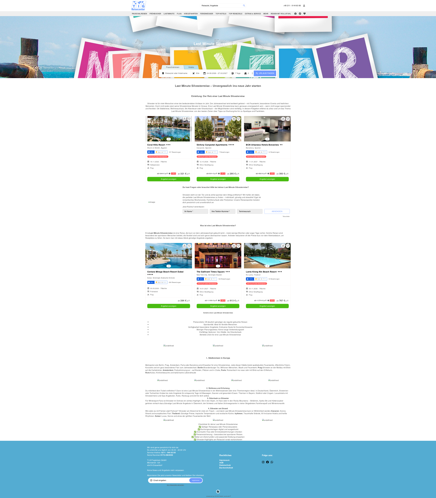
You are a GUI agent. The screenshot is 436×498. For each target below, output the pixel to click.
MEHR (265, 13)
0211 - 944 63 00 (168, 452)
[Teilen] (184, 119)
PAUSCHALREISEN (139, 13)
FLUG (179, 13)
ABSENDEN (277, 211)
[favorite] (304, 13)
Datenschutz (225, 465)
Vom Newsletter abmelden (175, 485)
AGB (221, 462)
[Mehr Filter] (252, 73)
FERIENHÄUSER (206, 13)
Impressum (224, 460)
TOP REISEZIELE (235, 13)
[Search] (244, 5)
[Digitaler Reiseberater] (295, 13)
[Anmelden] (304, 5)
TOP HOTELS (221, 13)
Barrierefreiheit (226, 467)
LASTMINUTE (169, 13)
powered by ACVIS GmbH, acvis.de (218, 496)
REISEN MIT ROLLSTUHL (281, 13)
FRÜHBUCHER (155, 13)
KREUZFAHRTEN (191, 13)
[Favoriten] (189, 119)
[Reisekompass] (300, 13)
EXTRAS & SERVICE (253, 13)
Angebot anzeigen (168, 179)
